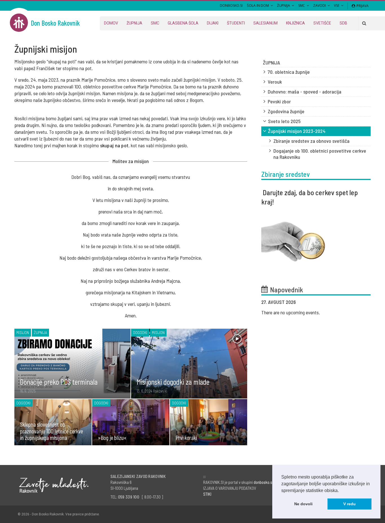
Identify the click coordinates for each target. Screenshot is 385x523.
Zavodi (319, 5)
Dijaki (212, 23)
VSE (336, 5)
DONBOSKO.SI (231, 5)
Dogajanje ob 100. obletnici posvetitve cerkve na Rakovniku (319, 154)
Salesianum (265, 23)
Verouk (275, 82)
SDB (343, 23)
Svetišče (322, 23)
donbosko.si (263, 482)
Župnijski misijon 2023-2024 (297, 131)
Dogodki (140, 332)
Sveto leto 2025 (284, 121)
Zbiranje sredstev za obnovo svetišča (311, 141)
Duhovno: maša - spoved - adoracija (304, 91)
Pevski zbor (279, 101)
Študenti (236, 23)
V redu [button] (349, 504)
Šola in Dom (258, 5)
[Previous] (349, 302)
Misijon (22, 332)
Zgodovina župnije (286, 111)
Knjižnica (295, 23)
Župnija (283, 5)
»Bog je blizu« (112, 437)
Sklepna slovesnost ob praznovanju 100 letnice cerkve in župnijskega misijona (51, 430)
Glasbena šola (183, 23)
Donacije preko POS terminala (59, 381)
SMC (301, 5)
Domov (111, 23)
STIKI (207, 494)
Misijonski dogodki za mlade (173, 381)
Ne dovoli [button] (303, 504)
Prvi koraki (186, 437)
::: (204, 476)
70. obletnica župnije (289, 72)
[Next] (364, 302)
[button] (341, 491)
